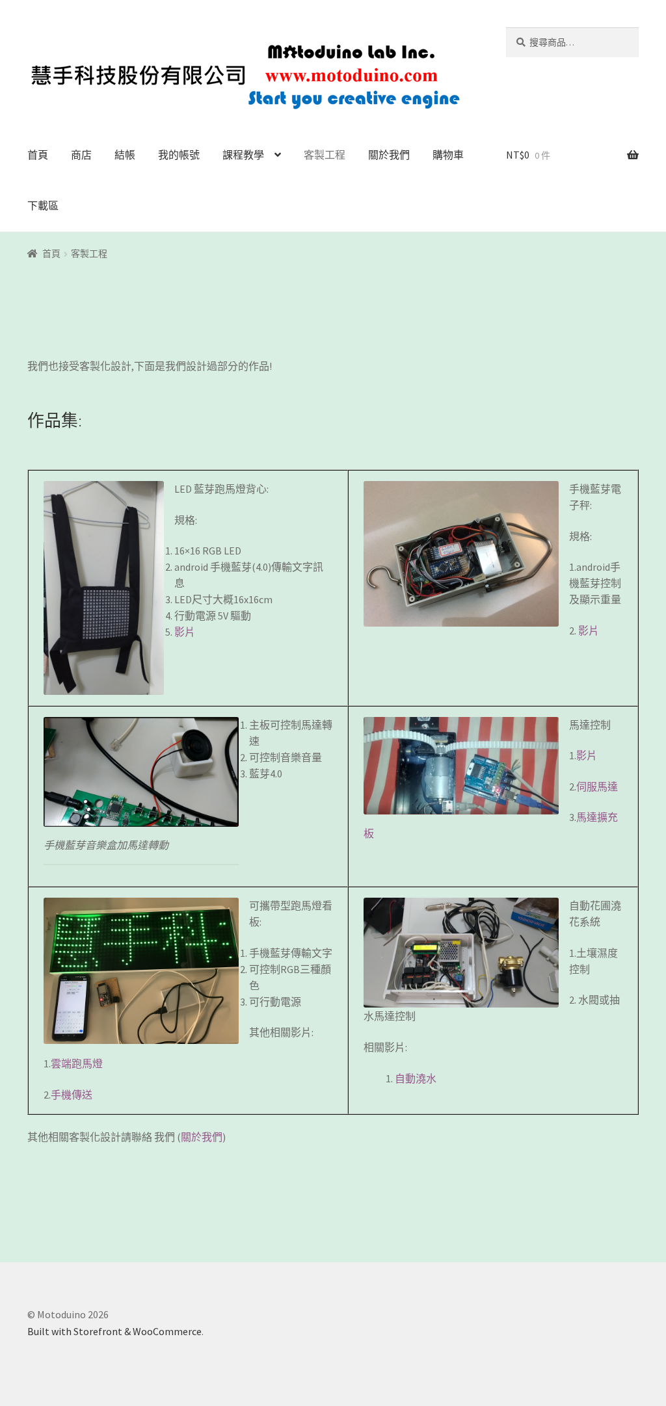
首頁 (37, 154)
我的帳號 (179, 154)
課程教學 (243, 154)
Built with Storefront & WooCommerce (114, 1331)
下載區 (43, 205)
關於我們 (389, 154)
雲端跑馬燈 (77, 1063)
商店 (81, 154)
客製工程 (324, 154)
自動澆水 (415, 1078)
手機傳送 (71, 1094)
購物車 (448, 154)
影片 (184, 631)
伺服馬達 (597, 786)
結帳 (124, 154)
